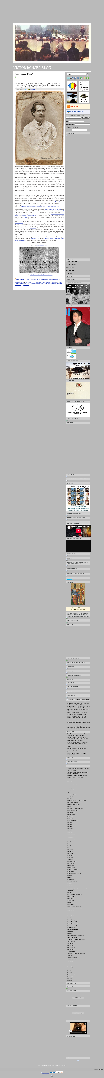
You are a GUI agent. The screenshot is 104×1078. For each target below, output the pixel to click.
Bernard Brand (60, 277)
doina (40, 279)
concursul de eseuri (34, 238)
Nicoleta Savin (70, 898)
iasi (37, 280)
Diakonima (69, 824)
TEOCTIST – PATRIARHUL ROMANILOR (76, 953)
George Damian (71, 836)
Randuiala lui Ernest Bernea (73, 912)
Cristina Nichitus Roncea (72, 820)
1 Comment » (32, 89)
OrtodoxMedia (70, 900)
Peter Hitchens (70, 904)
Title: (67, 121)
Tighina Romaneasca (72, 957)
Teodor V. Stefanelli (51, 283)
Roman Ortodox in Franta (73, 923)
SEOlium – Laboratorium (72, 937)
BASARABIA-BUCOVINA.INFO (74, 802)
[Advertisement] (52, 11)
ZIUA (59, 68)
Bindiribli (69, 806)
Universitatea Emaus (72, 965)
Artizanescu (70, 792)
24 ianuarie (40, 277)
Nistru (26, 282)
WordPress (63, 1065)
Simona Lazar (70, 943)
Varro (61, 283)
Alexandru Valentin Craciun (73, 785)
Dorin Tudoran (70, 828)
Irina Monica (70, 853)
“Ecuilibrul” (61, 210)
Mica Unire (57, 280)
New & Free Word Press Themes (74, 894)
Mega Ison (69, 877)
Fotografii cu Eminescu (25, 280)
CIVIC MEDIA (70, 816)
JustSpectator (70, 859)
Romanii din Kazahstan (72, 929)
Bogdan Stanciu (71, 812)
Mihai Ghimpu (70, 879)
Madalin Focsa (70, 865)
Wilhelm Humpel (18, 285)
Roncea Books (76, 68)
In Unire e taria (48, 210)
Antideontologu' (70, 789)
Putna (44, 282)
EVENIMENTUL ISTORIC (71, 261)
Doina (26, 217)
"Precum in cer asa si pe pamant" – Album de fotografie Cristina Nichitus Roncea (77, 776)
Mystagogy (69, 892)
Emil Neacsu (70, 830)
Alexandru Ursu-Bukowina (73, 783)
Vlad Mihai (69, 978)
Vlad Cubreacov (71, 974)
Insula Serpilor (70, 851)
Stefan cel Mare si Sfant (42, 283)
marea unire (52, 280)
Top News (32, 277)
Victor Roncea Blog (32, 67)
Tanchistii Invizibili (71, 951)
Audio (68, 68)
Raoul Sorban (70, 914)
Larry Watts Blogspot (72, 861)
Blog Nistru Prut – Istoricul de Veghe (75, 808)
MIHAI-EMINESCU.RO (72, 881)
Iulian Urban (70, 857)
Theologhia (69, 955)
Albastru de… (70, 781)
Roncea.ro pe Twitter (77, 111)
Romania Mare (54, 282)
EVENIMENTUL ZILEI (71, 264)
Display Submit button (73, 127)
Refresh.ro (69, 918)
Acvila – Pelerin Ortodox (72, 779)
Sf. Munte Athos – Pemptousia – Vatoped (76, 939)
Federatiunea (17, 280)
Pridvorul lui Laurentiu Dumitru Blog (75, 908)
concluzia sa (33, 228)
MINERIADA (70, 883)
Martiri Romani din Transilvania (74, 873)
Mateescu (69, 875)
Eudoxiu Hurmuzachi (53, 279)
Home (54, 68)
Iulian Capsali (70, 855)
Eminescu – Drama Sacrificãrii (29, 215)
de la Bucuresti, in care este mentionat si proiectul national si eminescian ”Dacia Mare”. (39, 206)
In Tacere (69, 847)
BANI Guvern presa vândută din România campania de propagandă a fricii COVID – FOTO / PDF (78, 750)
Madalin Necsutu (71, 867)
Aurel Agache (70, 796)
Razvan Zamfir (70, 916)
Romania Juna (48, 282)
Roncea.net (70, 931)
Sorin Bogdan (70, 945)
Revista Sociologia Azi (72, 919)
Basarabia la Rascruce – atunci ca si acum (76, 800)
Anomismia (69, 787)
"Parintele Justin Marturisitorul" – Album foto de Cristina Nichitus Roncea (77, 772)
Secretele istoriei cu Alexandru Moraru (75, 935)
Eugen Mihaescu (71, 834)
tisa (55, 283)
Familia (58, 279)
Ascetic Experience (71, 794)
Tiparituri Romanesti (71, 959)
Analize (22, 277)
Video (63, 68)
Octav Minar (30, 282)
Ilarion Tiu (69, 845)
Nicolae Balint (70, 896)
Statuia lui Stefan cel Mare (32, 283)
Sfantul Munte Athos (71, 941)
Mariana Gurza (70, 871)
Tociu (68, 963)
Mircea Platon (70, 885)
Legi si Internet (70, 863)
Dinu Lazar (69, 826)
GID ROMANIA (70, 838)
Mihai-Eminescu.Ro (59, 201)
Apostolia (69, 790)
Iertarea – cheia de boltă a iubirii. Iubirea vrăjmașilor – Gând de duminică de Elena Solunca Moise (78, 722)
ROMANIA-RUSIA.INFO (72, 927)
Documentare (26, 277)
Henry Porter (70, 841)
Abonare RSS (74, 106)
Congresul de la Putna (19, 279)
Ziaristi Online (86, 699)
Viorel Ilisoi (69, 970)
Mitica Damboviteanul (72, 887)
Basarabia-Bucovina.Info (42, 245)
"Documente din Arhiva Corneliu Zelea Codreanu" (78, 768)
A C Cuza (45, 277)
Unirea (58, 283)
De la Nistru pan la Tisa (33, 279)
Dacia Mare (26, 279)
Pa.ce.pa (69, 902)
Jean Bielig (44, 280)
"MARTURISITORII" (71, 770)
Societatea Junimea (22, 283)
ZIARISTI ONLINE (70, 267)
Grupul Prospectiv (71, 840)
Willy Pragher (70, 980)
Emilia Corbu (70, 832)
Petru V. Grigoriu (39, 282)
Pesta (34, 282)
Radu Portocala (70, 910)
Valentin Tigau (70, 967)
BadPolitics (69, 798)
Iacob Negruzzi (33, 280)
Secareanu (69, 933)
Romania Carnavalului (72, 925)
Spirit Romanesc (71, 949)
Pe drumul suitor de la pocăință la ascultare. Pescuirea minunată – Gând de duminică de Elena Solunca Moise (78, 727)
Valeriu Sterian (70, 969)
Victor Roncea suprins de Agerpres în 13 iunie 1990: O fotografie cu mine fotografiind (77, 734)
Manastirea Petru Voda (72, 869)
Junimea (48, 280)
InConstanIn (70, 849)
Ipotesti (39, 280)
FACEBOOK (69, 273)
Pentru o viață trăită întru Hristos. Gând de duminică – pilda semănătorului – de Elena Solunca (76, 717)
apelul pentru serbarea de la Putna (53, 209)
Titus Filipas (70, 961)
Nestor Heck (21, 282)
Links (83, 68)
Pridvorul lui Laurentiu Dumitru (74, 906)
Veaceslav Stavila (19, 223)
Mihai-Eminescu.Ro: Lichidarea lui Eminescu (41, 275)
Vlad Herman (70, 976)
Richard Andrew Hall (72, 921)
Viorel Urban (70, 972)
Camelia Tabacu (71, 814)
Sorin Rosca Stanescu (72, 947)
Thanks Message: (70, 124)
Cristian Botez (70, 818)
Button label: (69, 130)
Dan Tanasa (70, 822)
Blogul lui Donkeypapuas (73, 810)
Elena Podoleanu (44, 279)
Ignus (68, 843)
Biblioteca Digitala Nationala (73, 804)
